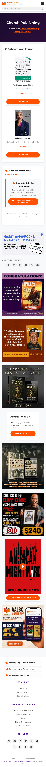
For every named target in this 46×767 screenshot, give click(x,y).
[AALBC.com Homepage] (12, 3)
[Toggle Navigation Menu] (42, 3)
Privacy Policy (23, 692)
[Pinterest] (26, 747)
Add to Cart (23, 102)
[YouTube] (15, 741)
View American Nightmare (24, 598)
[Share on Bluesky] (26, 265)
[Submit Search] (41, 9)
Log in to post (12, 174)
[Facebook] (20, 741)
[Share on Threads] (20, 265)
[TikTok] (15, 747)
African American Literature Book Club (18, 761)
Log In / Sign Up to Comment (24, 202)
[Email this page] (37, 265)
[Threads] (31, 741)
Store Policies (23, 696)
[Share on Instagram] (14, 265)
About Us (23, 688)
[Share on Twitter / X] (31, 265)
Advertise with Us (23, 714)
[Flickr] (31, 747)
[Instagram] (9, 741)
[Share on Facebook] (8, 265)
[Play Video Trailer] (23, 566)
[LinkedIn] (20, 747)
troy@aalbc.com (24, 722)
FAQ (23, 718)
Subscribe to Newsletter (23, 711)
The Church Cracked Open (23, 85)
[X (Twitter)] (26, 741)
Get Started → (23, 433)
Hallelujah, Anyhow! (23, 138)
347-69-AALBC (24, 726)
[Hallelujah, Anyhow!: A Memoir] (23, 123)
